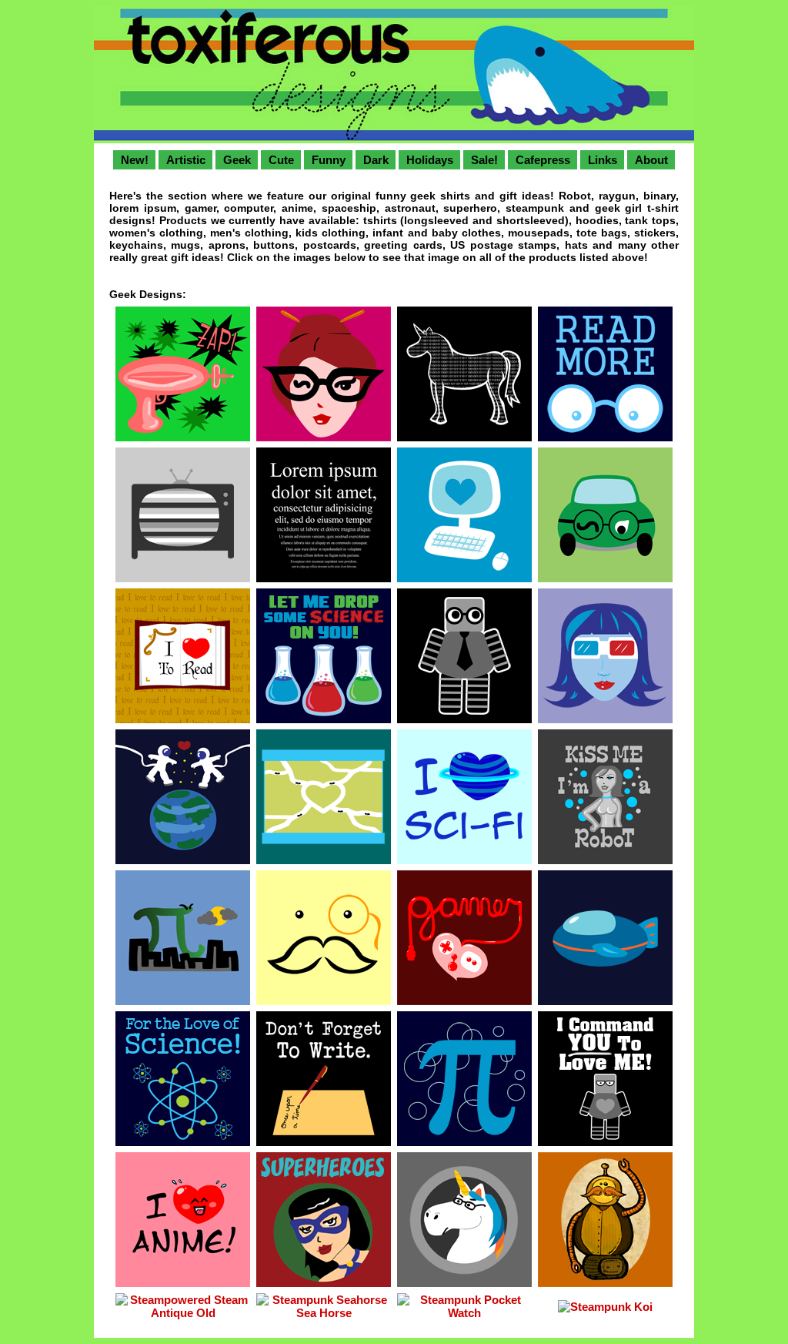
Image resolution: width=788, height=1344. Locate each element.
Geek (237, 159)
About (651, 159)
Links (602, 159)
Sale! (484, 159)
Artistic (185, 159)
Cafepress (543, 159)
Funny (329, 159)
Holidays (429, 159)
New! (135, 159)
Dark (376, 159)
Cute (281, 159)
